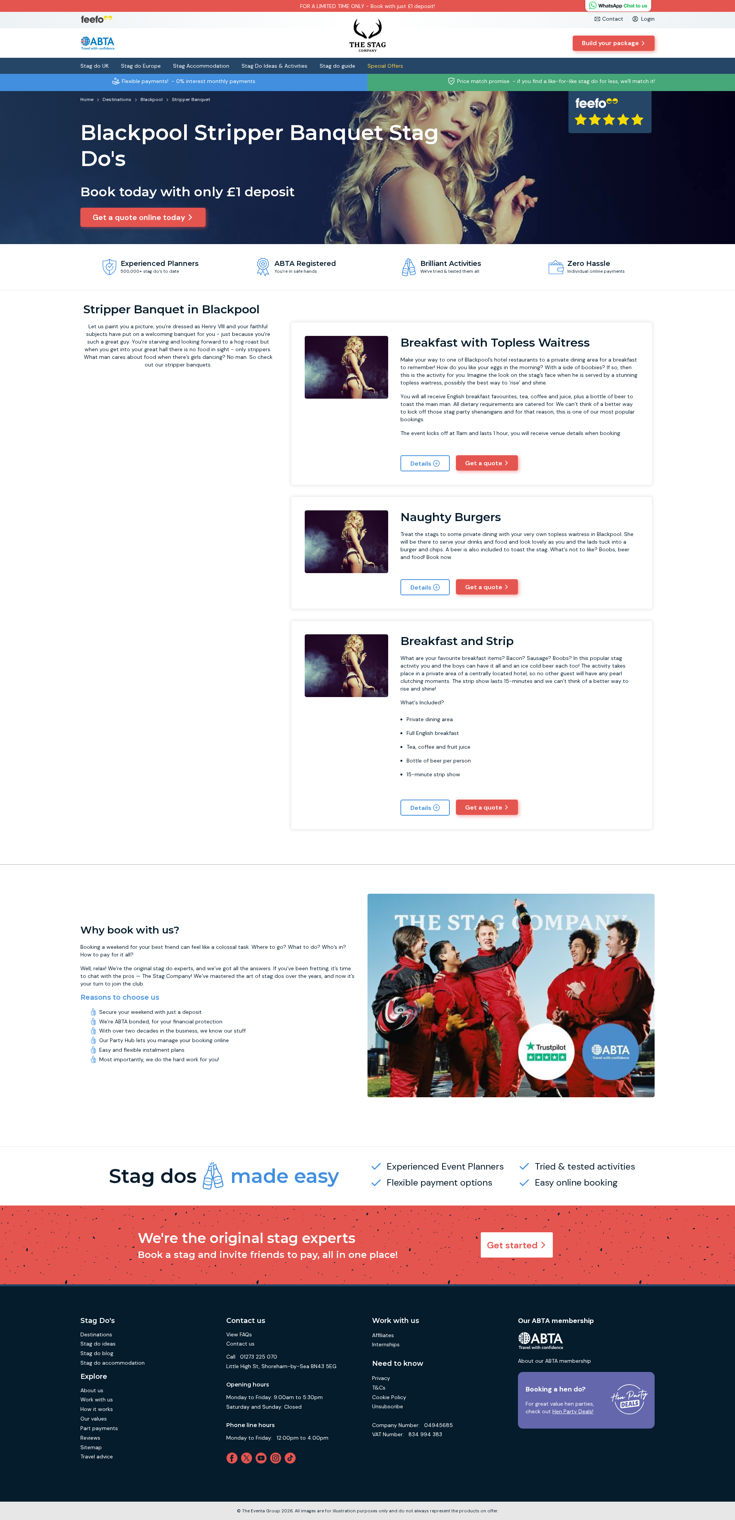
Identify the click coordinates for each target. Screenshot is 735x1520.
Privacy (381, 1378)
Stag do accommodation (112, 1362)
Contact (612, 18)
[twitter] (248, 1458)
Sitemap (91, 1447)
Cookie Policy (389, 1397)
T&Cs (378, 1387)
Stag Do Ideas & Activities (274, 65)
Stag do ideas (98, 1343)
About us (91, 1390)
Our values (93, 1418)
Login (648, 18)
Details (420, 463)
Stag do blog (96, 1353)
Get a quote (483, 463)
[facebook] (233, 1458)
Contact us (240, 1343)
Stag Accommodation (201, 65)
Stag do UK (94, 65)
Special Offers (385, 65)
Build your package (610, 43)
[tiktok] (291, 1458)
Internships (386, 1344)
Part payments (99, 1428)
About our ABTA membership (554, 1360)
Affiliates (383, 1335)
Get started (512, 1245)
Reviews (90, 1437)
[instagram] (277, 1458)
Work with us (96, 1399)
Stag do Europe (141, 65)
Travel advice (96, 1456)
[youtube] (262, 1458)
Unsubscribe (387, 1406)
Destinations (96, 1334)
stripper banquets (188, 364)
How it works (96, 1409)
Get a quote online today (139, 217)
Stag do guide (337, 65)
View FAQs (239, 1334)
